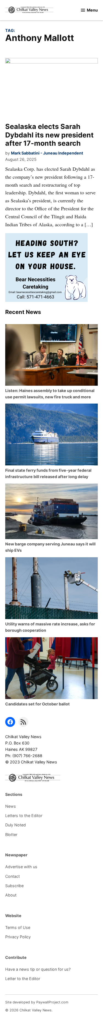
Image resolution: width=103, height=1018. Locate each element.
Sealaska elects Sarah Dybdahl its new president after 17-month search (49, 134)
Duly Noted (15, 825)
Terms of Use (17, 927)
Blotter (11, 834)
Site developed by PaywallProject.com (36, 1002)
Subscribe (14, 885)
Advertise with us (21, 866)
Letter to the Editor (22, 978)
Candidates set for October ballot (37, 704)
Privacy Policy (18, 936)
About (10, 895)
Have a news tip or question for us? (38, 969)
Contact (12, 876)
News (10, 806)
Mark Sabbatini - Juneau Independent (47, 153)
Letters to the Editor (23, 815)
